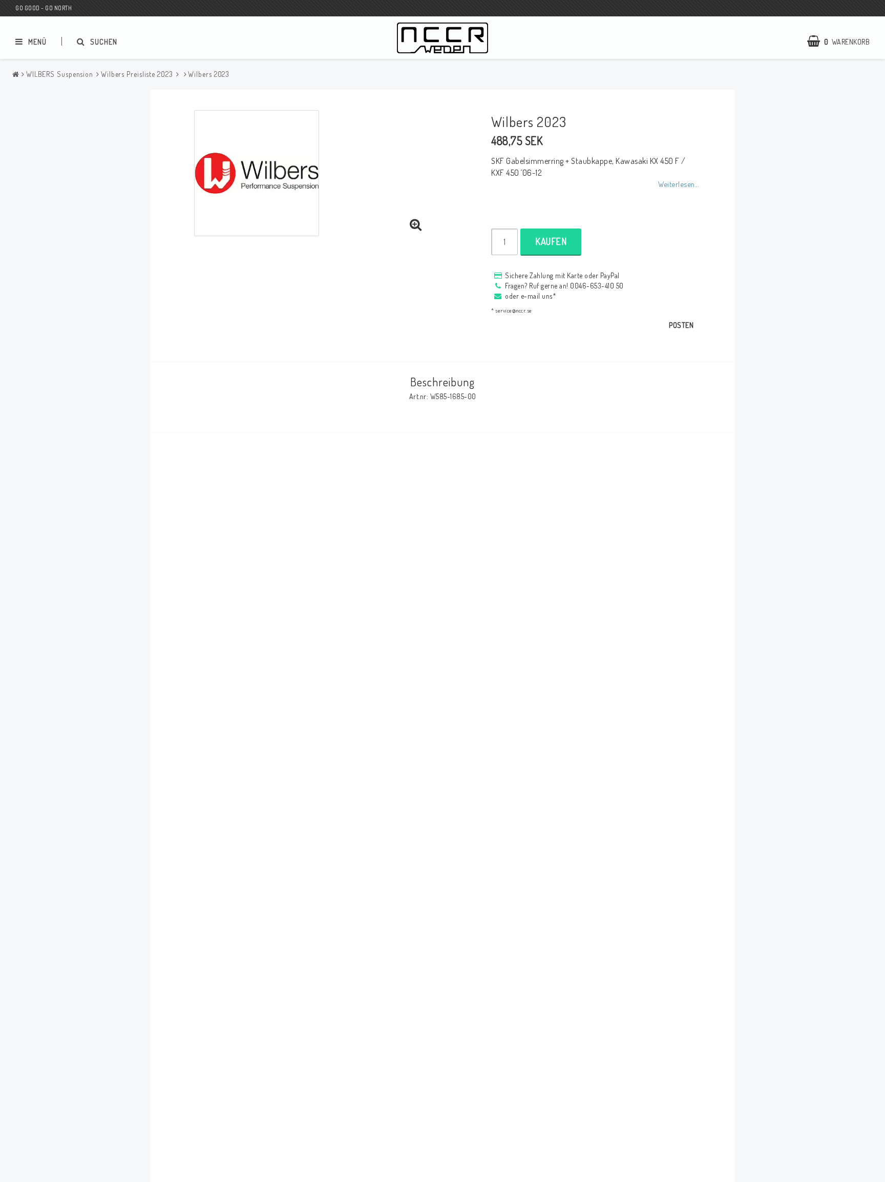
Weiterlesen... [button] (678, 184)
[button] (416, 225)
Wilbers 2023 (208, 74)
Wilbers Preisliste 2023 (137, 74)
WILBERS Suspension (59, 74)
